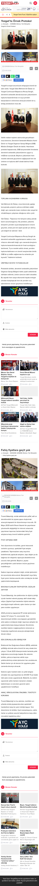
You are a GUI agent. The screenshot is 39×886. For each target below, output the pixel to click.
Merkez (18, 24)
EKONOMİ (13, 453)
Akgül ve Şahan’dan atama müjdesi (27, 425)
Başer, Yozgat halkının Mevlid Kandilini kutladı (28, 806)
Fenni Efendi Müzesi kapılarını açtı (27, 373)
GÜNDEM (13, 24)
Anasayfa (5, 24)
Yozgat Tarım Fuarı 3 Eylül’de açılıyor (25, 14)
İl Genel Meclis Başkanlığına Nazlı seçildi (27, 833)
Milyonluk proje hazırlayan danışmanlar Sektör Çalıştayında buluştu (10, 427)
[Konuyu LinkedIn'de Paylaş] (17, 76)
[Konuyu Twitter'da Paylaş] (8, 76)
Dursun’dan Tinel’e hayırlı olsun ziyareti (8, 806)
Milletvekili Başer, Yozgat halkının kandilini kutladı (10, 400)
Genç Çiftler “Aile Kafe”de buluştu (26, 858)
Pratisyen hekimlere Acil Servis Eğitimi (8, 832)
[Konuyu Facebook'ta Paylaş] (3, 76)
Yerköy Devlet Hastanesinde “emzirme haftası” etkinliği (7, 860)
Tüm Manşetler (25, 24)
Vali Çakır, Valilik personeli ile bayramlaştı (26, 400)
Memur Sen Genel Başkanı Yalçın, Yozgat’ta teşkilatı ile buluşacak (8, 375)
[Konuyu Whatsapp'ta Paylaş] (13, 76)
